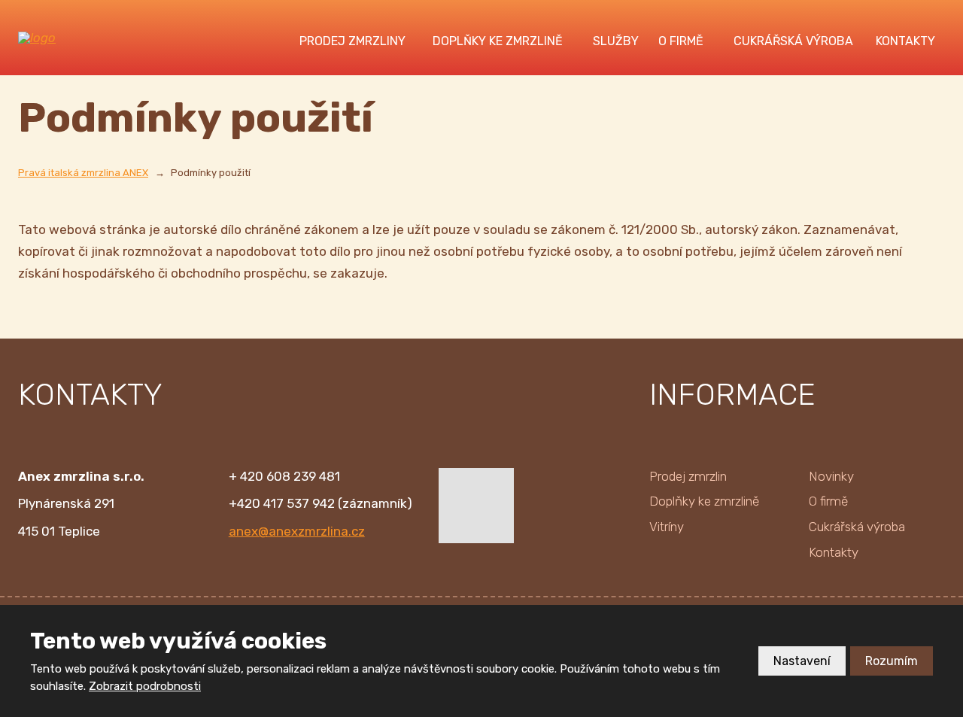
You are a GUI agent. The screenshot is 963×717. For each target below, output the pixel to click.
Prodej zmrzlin (688, 476)
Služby (616, 41)
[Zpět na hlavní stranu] (74, 38)
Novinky (831, 476)
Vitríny (666, 526)
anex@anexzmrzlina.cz (297, 531)
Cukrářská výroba (793, 41)
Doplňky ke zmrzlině (498, 41)
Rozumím (891, 661)
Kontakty (905, 41)
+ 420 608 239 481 (284, 476)
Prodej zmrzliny (352, 41)
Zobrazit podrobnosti (145, 686)
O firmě (680, 41)
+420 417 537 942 (282, 503)
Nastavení (802, 661)
